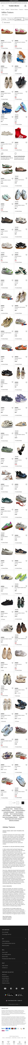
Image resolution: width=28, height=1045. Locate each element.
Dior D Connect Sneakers (16, 814)
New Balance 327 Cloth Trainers (13, 819)
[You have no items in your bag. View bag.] (25, 6)
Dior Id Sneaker (7, 815)
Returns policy (5, 945)
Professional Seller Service (8, 958)
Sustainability (5, 976)
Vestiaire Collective (8, 972)
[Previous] (10, 803)
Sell (3, 949)
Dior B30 (6, 814)
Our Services (5, 929)
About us (4, 974)
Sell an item (5, 956)
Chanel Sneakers (6, 810)
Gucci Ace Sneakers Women (10, 817)
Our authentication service (8, 943)
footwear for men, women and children (13, 843)
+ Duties (5, 616)
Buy (3, 938)
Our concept (5, 932)
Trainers (21, 9)
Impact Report (5, 979)
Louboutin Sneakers (9, 812)
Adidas (7, 9)
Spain (22, 1037)
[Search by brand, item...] (2, 6)
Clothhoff (21, 817)
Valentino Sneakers (14, 820)
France (3, 1037)
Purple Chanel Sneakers (18, 810)
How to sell (4, 952)
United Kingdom (8, 1037)
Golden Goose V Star (18, 815)
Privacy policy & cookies (13, 1004)
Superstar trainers (7, 917)
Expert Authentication (19, 156)
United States (14, 1037)
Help (3, 963)
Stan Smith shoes (7, 916)
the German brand (15, 899)
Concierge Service (6, 934)
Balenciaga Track (8, 809)
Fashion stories (6, 983)
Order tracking (5, 941)
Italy (25, 1037)
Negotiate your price (6, 156)
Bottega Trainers (18, 809)
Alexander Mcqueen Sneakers (13, 807)
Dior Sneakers (19, 812)
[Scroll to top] (23, 803)
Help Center (5, 965)
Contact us (4, 967)
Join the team (5, 981)
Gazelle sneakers (7, 919)
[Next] (17, 803)
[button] (25, 6)
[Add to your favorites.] (12, 41)
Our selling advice (6, 954)
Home (2, 9)
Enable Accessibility (14, 0)
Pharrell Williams (15, 882)
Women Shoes (14, 9)
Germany (19, 1037)
